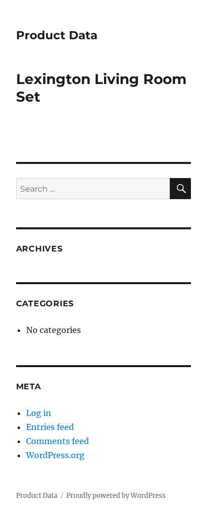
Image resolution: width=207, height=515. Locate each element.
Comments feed (57, 441)
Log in (38, 413)
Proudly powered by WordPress (116, 495)
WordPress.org (55, 455)
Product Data (56, 35)
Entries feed (50, 427)
